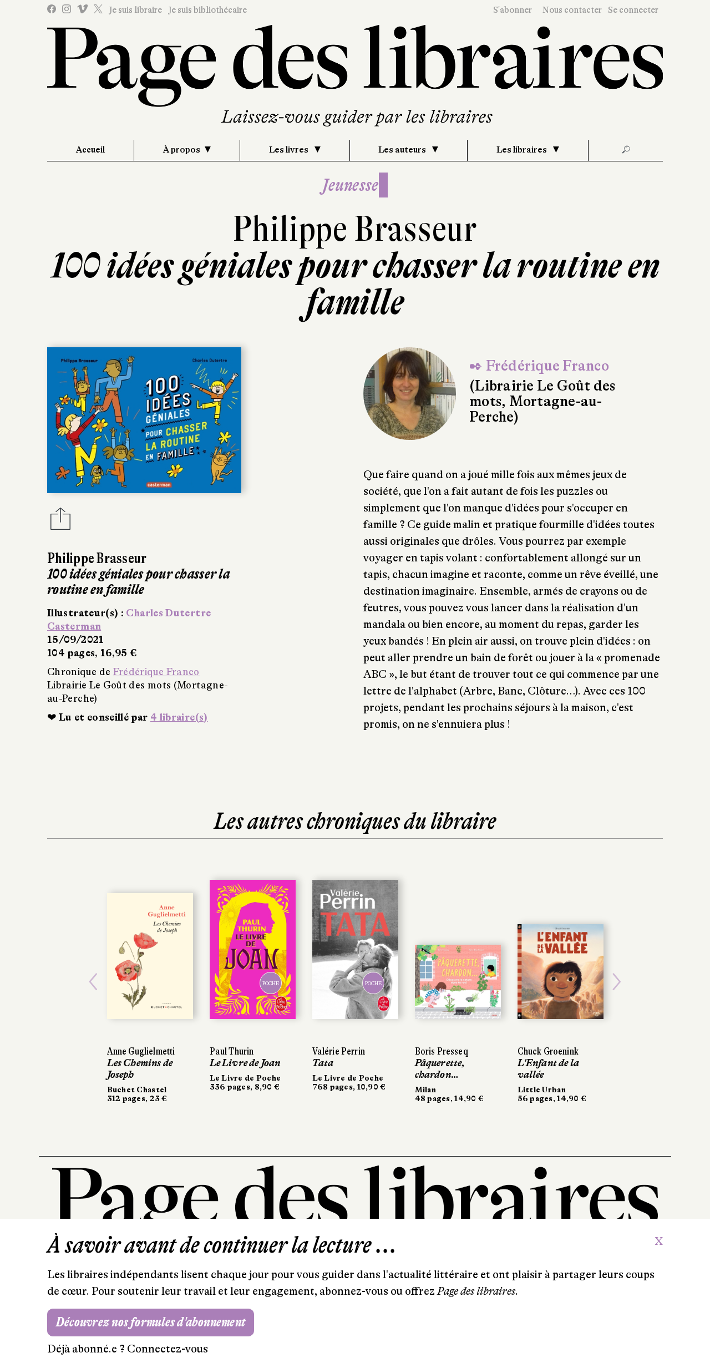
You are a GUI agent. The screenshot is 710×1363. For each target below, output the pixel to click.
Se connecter (633, 10)
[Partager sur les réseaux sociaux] (60, 522)
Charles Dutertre (168, 613)
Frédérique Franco (156, 671)
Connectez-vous (167, 1348)
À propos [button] (181, 150)
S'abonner (512, 10)
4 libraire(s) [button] (179, 717)
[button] (93, 982)
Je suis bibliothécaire (207, 10)
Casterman (74, 626)
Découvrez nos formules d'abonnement (150, 1322)
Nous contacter (572, 10)
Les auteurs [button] (403, 150)
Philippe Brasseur (354, 229)
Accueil (90, 150)
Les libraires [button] (522, 150)
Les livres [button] (289, 150)
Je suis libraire (135, 10)
